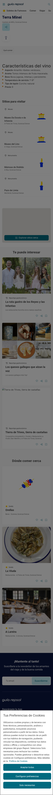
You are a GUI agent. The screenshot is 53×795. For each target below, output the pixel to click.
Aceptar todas (27, 767)
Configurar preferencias (27, 776)
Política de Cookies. (18, 761)
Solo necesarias (27, 785)
